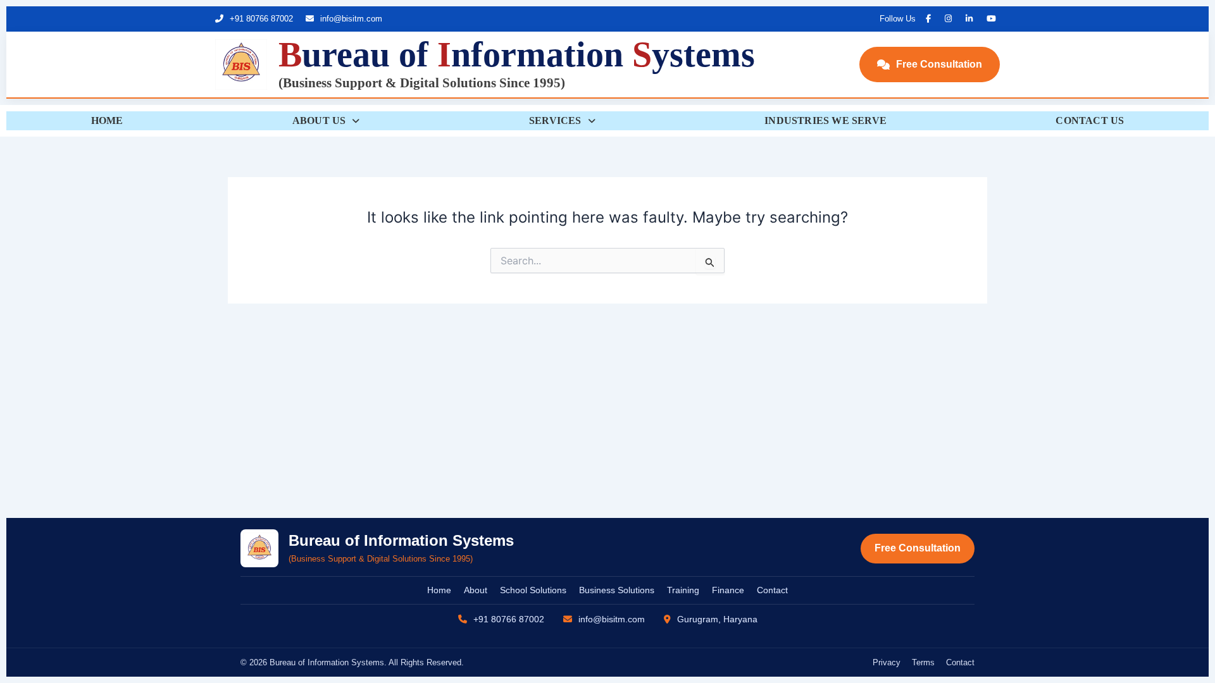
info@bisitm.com (350, 18)
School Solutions (533, 590)
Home (439, 590)
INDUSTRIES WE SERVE (825, 120)
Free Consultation (939, 64)
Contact (772, 590)
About (475, 590)
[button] (326, 120)
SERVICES (555, 120)
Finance (728, 590)
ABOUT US (319, 120)
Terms (923, 662)
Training (683, 590)
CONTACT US (1090, 120)
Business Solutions (616, 590)
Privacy (886, 662)
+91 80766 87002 (260, 18)
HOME (107, 120)
